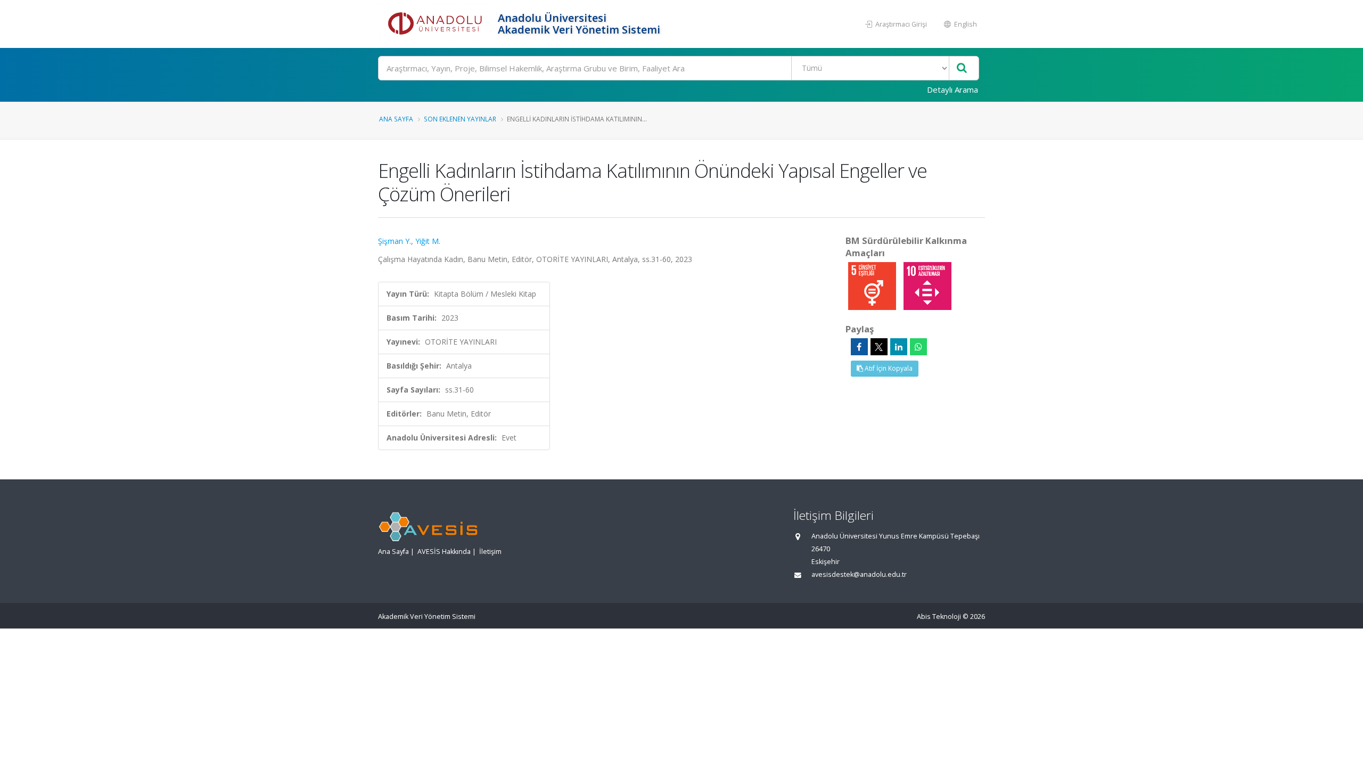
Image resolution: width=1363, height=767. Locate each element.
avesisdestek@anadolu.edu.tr (859, 574)
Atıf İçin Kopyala (888, 368)
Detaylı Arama (952, 89)
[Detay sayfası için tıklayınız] (873, 285)
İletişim (490, 551)
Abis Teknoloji (939, 616)
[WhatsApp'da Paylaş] (918, 346)
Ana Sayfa (396, 119)
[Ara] (962, 68)
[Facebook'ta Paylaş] (859, 346)
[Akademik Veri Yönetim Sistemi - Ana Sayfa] (436, 24)
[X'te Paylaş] (879, 346)
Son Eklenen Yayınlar (460, 119)
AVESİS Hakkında (444, 551)
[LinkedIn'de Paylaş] (898, 346)
